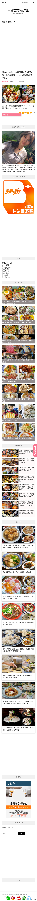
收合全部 (9, 263)
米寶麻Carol (13, 81)
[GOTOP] (28, 898)
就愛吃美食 (6, 271)
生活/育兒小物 (7, 277)
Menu (5, 2)
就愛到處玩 (6, 269)
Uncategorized (7, 267)
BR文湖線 (5, 81)
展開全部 (4, 263)
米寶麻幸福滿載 (18, 10)
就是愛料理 (6, 273)
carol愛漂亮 (6, 265)
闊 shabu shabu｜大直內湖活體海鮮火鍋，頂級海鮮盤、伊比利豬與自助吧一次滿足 (18, 75)
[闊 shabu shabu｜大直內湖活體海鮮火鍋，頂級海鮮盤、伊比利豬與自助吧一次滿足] (18, 93)
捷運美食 (5, 275)
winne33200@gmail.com (19, 171)
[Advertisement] (18, 49)
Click (35, 450)
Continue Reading (14, 115)
